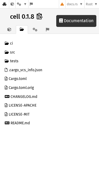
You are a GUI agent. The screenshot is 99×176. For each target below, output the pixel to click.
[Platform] (22, 4)
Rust (89, 4)
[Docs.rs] (4, 4)
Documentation (78, 20)
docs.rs (72, 4)
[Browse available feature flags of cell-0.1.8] (31, 4)
